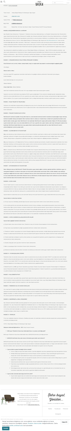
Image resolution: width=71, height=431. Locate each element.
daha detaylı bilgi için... (34, 404)
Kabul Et (64, 422)
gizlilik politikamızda (16, 425)
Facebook (57, 408)
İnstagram (58, 414)
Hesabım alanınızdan (35, 423)
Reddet (5, 428)
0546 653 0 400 (16, 16)
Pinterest (65, 408)
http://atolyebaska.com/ (52, 40)
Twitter (50, 408)
